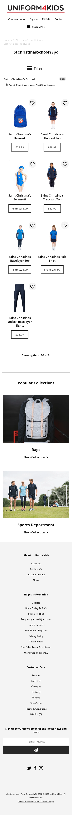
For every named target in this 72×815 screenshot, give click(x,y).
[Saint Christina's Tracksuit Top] (52, 176)
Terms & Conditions (36, 708)
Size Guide (36, 703)
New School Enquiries (36, 630)
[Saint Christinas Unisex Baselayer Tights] (19, 298)
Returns (36, 697)
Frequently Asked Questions (36, 619)
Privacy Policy (36, 636)
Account (36, 675)
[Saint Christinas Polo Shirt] (52, 237)
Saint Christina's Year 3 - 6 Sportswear (31, 85)
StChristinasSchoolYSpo (27, 40)
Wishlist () (36, 714)
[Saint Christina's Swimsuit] (19, 176)
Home (7, 40)
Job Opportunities (36, 574)
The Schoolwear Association (36, 647)
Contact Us (36, 569)
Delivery (36, 692)
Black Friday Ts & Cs (36, 608)
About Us (36, 563)
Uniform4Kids (56, 794)
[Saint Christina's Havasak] (19, 114)
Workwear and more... (36, 652)
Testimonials (36, 641)
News (36, 580)
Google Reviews (36, 625)
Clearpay (36, 686)
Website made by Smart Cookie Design (36, 801)
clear (62, 78)
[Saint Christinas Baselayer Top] (19, 237)
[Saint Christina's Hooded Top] (52, 114)
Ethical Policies (36, 613)
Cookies (36, 602)
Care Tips (36, 681)
